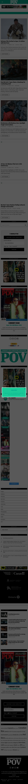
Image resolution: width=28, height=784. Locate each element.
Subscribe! (14, 390)
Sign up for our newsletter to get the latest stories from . (14, 393)
